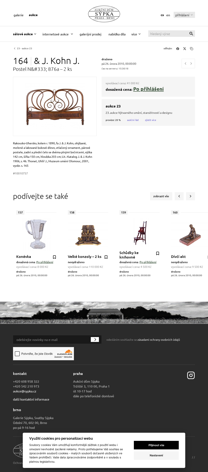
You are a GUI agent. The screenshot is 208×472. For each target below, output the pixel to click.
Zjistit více (150, 120)
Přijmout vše (156, 445)
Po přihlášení (148, 89)
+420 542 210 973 (26, 386)
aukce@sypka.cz (24, 391)
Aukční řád (133, 120)
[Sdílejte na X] (184, 48)
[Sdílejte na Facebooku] (177, 48)
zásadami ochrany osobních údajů (159, 339)
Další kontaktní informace (31, 399)
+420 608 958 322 (26, 381)
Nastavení (156, 455)
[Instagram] (191, 375)
